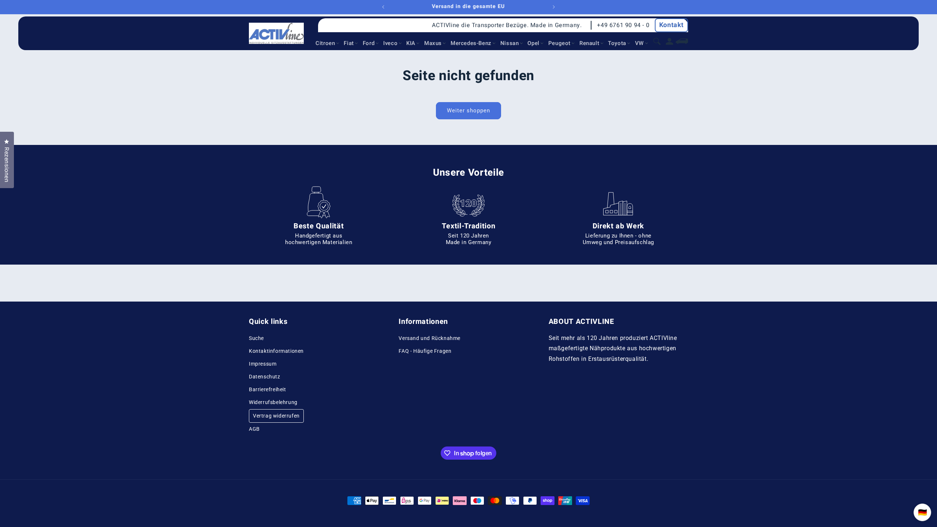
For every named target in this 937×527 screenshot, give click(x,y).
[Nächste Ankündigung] (554, 7)
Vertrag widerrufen (276, 416)
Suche (256, 338)
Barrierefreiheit (267, 389)
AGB (254, 429)
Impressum (262, 364)
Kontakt (671, 25)
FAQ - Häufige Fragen (425, 351)
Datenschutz (264, 377)
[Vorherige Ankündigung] (383, 7)
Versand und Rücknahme (429, 338)
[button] (328, 43)
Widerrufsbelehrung (273, 402)
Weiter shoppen (468, 110)
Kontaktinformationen (276, 351)
